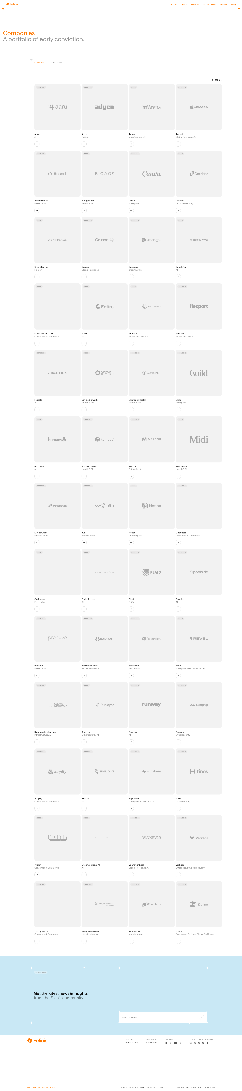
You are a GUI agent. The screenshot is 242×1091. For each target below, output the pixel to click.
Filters (216, 80)
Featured (39, 63)
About (174, 4)
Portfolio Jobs (131, 1042)
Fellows (223, 4)
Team (184, 4)
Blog (233, 4)
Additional (57, 63)
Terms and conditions (132, 1088)
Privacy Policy (155, 1088)
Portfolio (195, 4)
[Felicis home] (12, 4)
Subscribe (151, 1042)
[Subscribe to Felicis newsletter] (201, 1017)
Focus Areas (209, 4)
